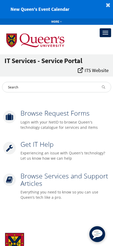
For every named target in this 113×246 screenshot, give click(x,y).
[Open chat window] (97, 234)
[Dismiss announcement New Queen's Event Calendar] (108, 5)
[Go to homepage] (31, 33)
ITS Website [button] (96, 70)
